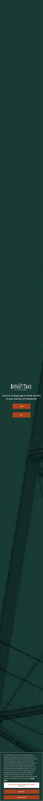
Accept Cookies (21, 797)
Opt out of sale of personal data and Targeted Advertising (21, 785)
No (21, 415)
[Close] (40, 755)
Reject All (21, 791)
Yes (21, 406)
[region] (21, 776)
